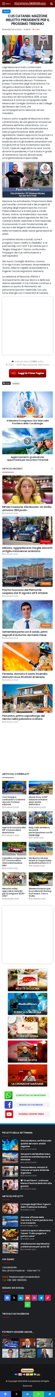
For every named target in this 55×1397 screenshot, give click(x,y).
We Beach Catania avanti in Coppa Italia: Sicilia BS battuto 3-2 (40, 861)
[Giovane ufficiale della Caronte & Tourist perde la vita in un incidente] (10, 1221)
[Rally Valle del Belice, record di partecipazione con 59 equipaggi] (41, 818)
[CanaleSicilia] (30, 3)
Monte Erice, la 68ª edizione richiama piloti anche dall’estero (38, 801)
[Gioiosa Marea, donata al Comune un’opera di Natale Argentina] (10, 1171)
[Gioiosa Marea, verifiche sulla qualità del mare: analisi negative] (10, 1144)
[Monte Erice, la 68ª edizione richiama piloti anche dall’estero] (41, 787)
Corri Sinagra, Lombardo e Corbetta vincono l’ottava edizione (13, 801)
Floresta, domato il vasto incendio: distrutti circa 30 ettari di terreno (25, 675)
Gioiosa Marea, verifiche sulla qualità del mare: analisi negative (36, 1143)
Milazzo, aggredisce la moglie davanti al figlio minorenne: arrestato (27, 549)
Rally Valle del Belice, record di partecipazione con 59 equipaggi (40, 831)
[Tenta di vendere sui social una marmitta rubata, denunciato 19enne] (10, 1343)
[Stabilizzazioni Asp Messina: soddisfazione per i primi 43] (10, 1247)
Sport (6, 11)
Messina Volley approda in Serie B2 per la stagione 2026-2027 (13, 892)
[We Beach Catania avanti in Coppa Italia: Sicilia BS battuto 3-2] (41, 849)
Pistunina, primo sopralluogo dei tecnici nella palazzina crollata (23, 717)
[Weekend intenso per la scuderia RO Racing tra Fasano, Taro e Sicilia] (41, 879)
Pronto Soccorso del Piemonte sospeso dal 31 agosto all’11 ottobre (25, 591)
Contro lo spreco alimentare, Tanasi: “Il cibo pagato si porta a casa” (36, 1233)
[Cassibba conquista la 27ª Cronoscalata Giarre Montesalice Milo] (14, 849)
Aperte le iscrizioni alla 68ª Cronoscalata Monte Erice (14, 830)
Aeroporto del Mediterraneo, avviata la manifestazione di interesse (36, 1157)
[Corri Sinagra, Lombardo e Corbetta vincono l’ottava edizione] (14, 787)
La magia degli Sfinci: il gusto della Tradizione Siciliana (36, 1205)
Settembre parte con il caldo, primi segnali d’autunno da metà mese (24, 633)
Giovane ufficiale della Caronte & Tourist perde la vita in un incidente (37, 1220)
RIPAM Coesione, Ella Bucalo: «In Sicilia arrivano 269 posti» (26, 508)
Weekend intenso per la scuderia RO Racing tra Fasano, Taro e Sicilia (40, 892)
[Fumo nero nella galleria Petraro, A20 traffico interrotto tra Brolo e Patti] (28, 1353)
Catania (15, 383)
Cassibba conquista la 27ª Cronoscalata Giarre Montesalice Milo (14, 862)
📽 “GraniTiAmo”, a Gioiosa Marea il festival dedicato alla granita (36, 1183)
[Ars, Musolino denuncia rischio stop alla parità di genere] (45, 1353)
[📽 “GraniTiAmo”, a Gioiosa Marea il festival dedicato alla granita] (10, 1184)
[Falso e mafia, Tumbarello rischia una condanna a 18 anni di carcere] (28, 1343)
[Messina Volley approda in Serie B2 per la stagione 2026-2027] (14, 879)
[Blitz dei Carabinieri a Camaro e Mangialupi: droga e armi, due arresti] (45, 1343)
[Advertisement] (27, 325)
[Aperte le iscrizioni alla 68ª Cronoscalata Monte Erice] (14, 818)
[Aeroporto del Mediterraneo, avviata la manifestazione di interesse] (10, 1158)
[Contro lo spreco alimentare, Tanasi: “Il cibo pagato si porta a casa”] (10, 1234)
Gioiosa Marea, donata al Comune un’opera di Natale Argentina (35, 1170)
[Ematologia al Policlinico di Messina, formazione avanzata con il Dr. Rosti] (10, 1353)
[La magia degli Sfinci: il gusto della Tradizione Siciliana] (10, 1208)
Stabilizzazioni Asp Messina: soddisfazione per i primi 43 (35, 1245)
